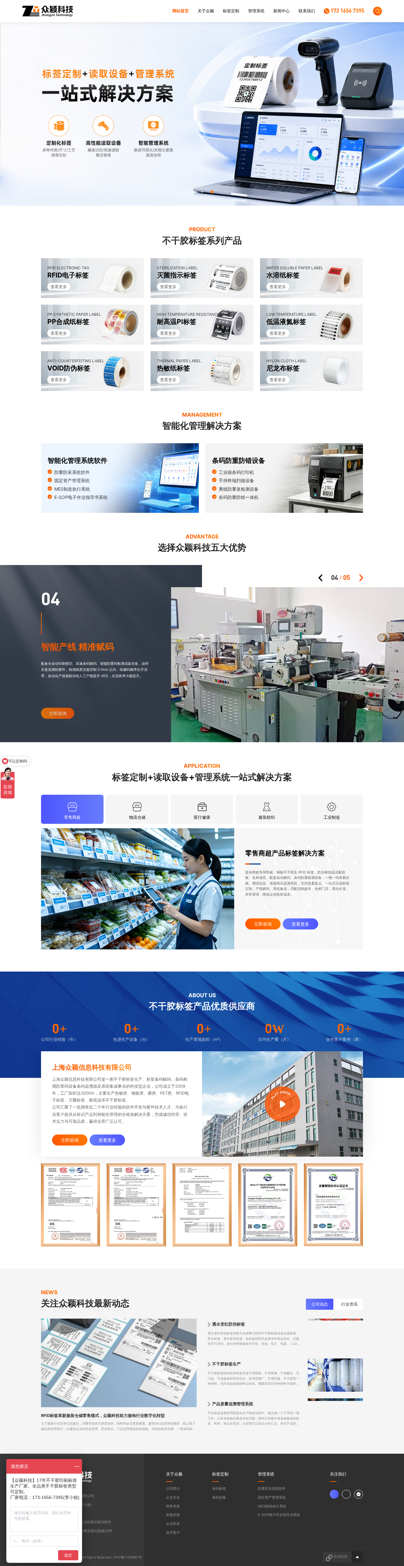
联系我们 (307, 11)
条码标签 (219, 1488)
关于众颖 (206, 11)
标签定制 (231, 11)
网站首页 (180, 11)
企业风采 (173, 1523)
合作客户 (173, 1532)
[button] (192, 192)
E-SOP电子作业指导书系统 (279, 1515)
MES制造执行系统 (272, 1506)
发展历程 (173, 1515)
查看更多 (300, 924)
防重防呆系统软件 (272, 1488)
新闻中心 (281, 11)
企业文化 (173, 1497)
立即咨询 (263, 924)
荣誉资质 (173, 1506)
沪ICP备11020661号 (127, 1557)
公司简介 (173, 1488)
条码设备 (219, 1497)
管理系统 (256, 11)
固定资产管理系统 (272, 1497)
